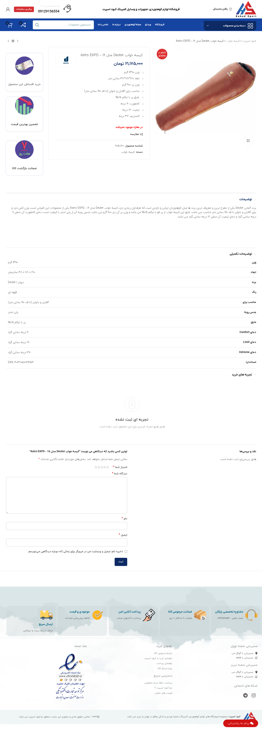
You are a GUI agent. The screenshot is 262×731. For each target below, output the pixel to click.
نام (124, 519)
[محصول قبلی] (17, 41)
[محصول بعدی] (8, 41)
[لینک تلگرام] (245, 696)
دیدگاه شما (119, 474)
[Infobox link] (54, 9)
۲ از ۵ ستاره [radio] (104, 467)
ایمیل (123, 535)
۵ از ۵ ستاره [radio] (95, 467)
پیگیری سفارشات (24, 9)
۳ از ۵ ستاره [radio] (101, 467)
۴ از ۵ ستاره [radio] (98, 467)
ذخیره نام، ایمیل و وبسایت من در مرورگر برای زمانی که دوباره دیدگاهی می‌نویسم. (75, 551)
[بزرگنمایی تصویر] (248, 140)
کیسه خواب (233, 41)
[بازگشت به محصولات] (13, 41)
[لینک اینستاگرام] (254, 696)
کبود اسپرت (249, 41)
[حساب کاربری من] (8, 9)
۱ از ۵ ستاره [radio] (107, 467)
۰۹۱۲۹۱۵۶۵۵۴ (223, 618)
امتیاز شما (120, 467)
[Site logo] (246, 9)
